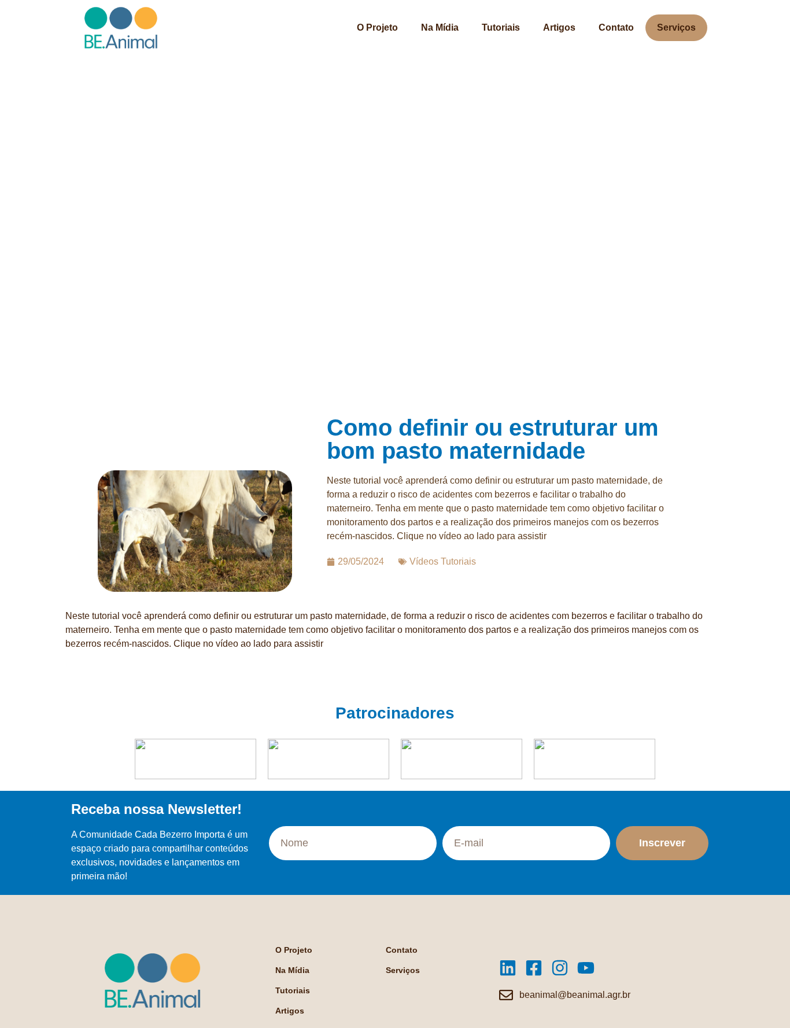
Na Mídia (440, 27)
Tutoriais (501, 27)
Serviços (676, 27)
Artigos (559, 27)
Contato (616, 27)
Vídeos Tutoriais (442, 561)
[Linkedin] (507, 968)
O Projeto (377, 27)
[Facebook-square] (533, 968)
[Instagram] (559, 968)
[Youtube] (586, 968)
